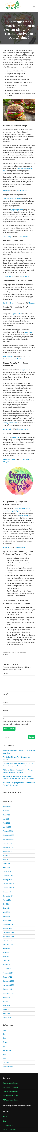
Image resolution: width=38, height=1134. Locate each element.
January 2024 (7, 928)
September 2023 (8, 945)
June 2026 (6, 815)
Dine (4, 1038)
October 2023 (7, 940)
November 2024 (8, 888)
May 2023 (6, 961)
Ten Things (6, 1062)
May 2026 (6, 819)
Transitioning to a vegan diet (12, 199)
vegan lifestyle (17, 314)
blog (4, 1030)
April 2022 (6, 1013)
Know (21, 18)
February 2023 (8, 973)
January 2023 (7, 977)
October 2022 (7, 989)
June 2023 (6, 957)
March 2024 (7, 920)
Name (5, 694)
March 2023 (7, 969)
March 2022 (7, 1017)
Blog (4, 1121)
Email (5, 702)
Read (4, 1054)
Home (15, 18)
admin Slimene (21, 652)
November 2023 (8, 936)
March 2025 (7, 872)
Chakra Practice (23, 237)
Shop (4, 1058)
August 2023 (7, 949)
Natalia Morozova (9, 459)
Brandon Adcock (8, 303)
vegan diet (24, 370)
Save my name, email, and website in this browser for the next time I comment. (17, 723)
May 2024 (6, 912)
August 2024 (7, 900)
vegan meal (28, 332)
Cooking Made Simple (10, 1083)
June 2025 (6, 859)
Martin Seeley (7, 429)
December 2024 (8, 884)
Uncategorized (8, 1066)
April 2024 (6, 916)
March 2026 (7, 827)
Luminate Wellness (23, 190)
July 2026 (6, 811)
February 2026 (8, 831)
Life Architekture (19, 359)
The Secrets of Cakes (10, 1087)
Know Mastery (20, 547)
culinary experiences (10, 423)
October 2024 (7, 892)
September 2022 (8, 993)
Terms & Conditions (9, 1129)
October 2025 (7, 843)
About (5, 1117)
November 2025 (8, 839)
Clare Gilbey (7, 237)
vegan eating (23, 516)
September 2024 (8, 896)
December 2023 (8, 932)
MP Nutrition (24, 276)
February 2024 (8, 924)
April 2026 (6, 823)
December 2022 (8, 981)
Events (5, 1042)
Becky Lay (6, 190)
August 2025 (7, 851)
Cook (4, 1034)
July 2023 (6, 953)
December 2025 (8, 835)
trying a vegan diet (16, 210)
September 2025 (8, 847)
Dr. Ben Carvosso (9, 276)
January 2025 (7, 880)
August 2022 (7, 997)
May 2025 (6, 863)
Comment (6, 673)
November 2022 (8, 985)
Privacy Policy (8, 1125)
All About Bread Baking (10, 1100)
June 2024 (6, 908)
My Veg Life (7, 1050)
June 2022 (6, 1005)
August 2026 (7, 807)
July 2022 (6, 1001)
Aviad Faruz (7, 547)
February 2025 (8, 876)
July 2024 (6, 904)
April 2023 (6, 965)
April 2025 (6, 868)
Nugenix (32, 303)
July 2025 (6, 855)
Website (6, 711)
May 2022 (6, 1009)
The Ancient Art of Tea (10, 1096)
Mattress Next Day (22, 429)
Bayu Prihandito (8, 356)
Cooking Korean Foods (10, 1091)
